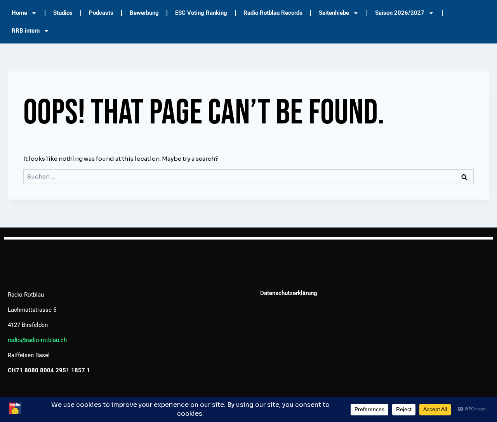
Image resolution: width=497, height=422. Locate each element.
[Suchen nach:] (248, 176)
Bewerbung (144, 12)
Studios (63, 12)
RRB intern (26, 30)
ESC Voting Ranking (201, 12)
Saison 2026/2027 (399, 12)
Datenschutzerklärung (288, 293)
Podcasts (101, 12)
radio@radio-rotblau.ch (37, 340)
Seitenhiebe (334, 12)
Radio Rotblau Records (272, 12)
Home (19, 12)
